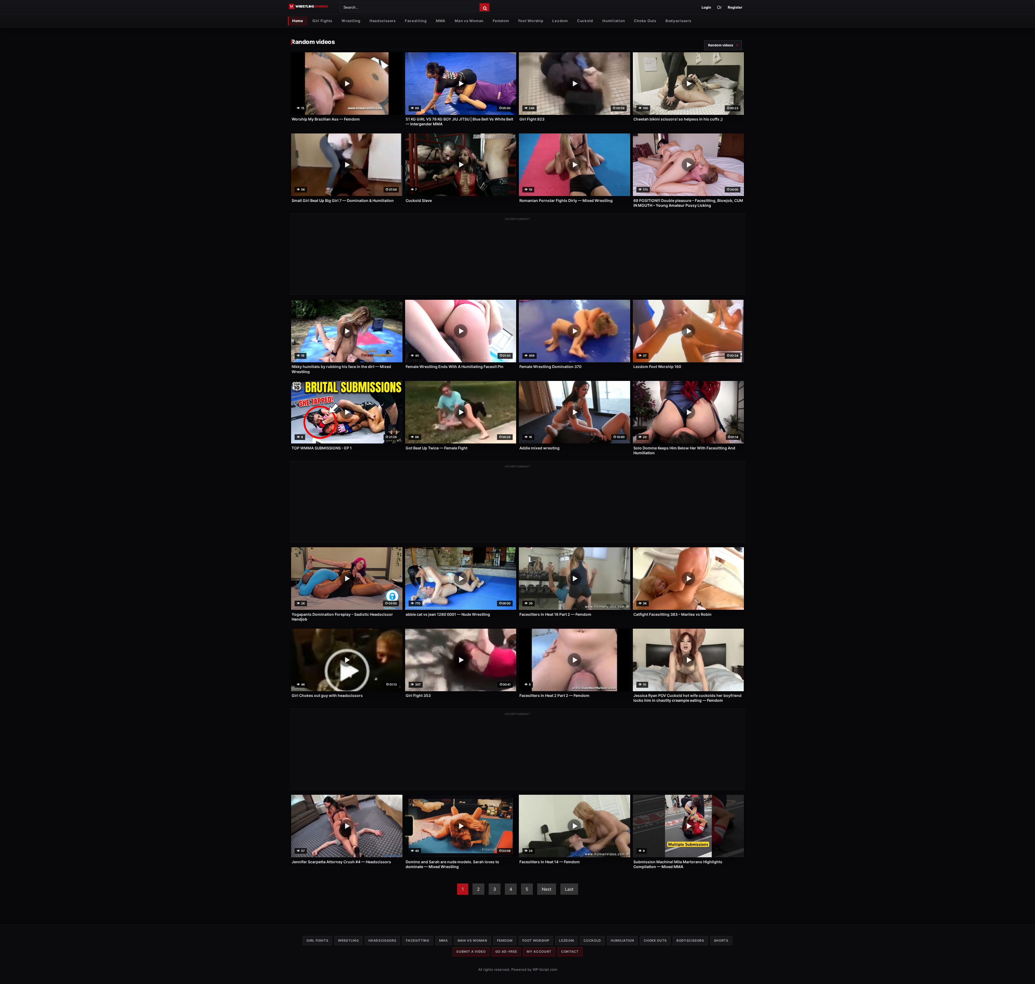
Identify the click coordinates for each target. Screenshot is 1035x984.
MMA (441, 21)
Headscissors (383, 21)
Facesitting (416, 21)
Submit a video (470, 951)
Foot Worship (530, 21)
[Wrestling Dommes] (312, 6)
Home (297, 21)
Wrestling (350, 21)
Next (546, 889)
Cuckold (585, 21)
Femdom (501, 21)
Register (735, 7)
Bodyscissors (678, 21)
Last (569, 889)
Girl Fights (322, 21)
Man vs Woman (469, 21)
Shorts (721, 940)
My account (539, 951)
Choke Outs (645, 21)
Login (706, 7)
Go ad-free (506, 951)
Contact (570, 951)
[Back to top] (1025, 971)
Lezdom (560, 21)
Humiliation (613, 21)
